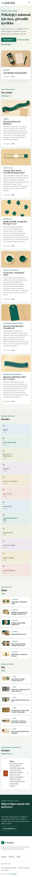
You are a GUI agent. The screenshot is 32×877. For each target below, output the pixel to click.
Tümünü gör (5, 96)
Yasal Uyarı (12, 856)
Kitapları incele (6, 754)
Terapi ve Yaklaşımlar (10, 270)
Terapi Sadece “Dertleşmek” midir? (14, 273)
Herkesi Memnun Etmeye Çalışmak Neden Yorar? (18, 644)
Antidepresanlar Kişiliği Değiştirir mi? (18, 623)
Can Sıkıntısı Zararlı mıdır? (15, 72)
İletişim (18, 856)
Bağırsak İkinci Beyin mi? (18, 634)
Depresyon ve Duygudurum (12, 374)
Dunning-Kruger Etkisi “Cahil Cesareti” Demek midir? (20, 711)
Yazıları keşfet (7, 40)
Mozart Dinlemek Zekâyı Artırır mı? (20, 701)
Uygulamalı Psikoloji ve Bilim (13, 323)
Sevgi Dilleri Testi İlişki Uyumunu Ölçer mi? (18, 680)
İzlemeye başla (6, 44)
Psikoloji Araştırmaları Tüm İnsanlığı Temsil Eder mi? (19, 613)
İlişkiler (6, 119)
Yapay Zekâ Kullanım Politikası (8, 867)
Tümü (3, 594)
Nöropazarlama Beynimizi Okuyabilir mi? (13, 327)
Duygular (6, 70)
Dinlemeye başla (23, 40)
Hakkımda (4, 856)
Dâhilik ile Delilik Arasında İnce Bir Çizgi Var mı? (15, 222)
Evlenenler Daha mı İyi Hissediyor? (12, 122)
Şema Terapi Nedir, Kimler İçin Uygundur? (20, 732)
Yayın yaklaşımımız (9, 828)
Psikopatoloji (8, 219)
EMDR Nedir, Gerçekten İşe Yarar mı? (19, 655)
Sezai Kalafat (13, 874)
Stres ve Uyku (8, 168)
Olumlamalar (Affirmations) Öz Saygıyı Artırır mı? (20, 690)
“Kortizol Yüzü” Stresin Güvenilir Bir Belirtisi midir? (14, 171)
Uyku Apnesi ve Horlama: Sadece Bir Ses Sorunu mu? (19, 722)
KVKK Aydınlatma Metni (24, 867)
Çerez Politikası (5, 870)
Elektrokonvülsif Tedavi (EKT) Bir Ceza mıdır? (14, 378)
